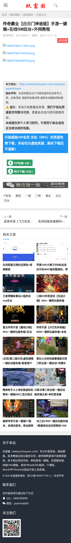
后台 (6, 200)
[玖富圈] (35, 8)
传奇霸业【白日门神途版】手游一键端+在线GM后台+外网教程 (35, 26)
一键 (28, 195)
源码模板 (15, 14)
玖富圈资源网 (18, 475)
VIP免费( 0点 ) (22, 163)
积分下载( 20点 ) (23, 171)
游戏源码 (28, 14)
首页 (4, 14)
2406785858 (20, 498)
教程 (18, 195)
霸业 (48, 195)
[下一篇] (67, 249)
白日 (58, 195)
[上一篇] (3, 249)
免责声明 (59, 475)
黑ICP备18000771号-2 (38, 475)
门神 (38, 195)
